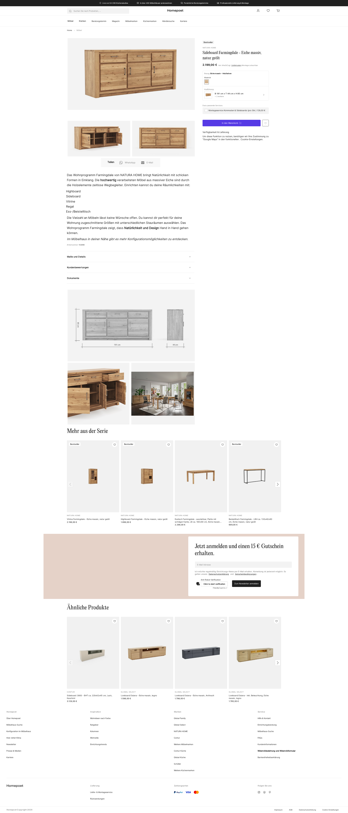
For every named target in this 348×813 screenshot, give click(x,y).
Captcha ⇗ (220, 588)
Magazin (116, 21)
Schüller (177, 764)
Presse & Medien (13, 751)
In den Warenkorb (230, 123)
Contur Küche (180, 751)
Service (261, 712)
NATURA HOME (181, 731)
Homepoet (11, 712)
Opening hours (14, 786)
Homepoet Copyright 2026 (19, 810)
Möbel (70, 21)
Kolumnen (94, 731)
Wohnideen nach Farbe (100, 718)
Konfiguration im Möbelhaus (18, 731)
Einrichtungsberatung (267, 725)
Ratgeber (94, 725)
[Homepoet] (175, 11)
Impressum (278, 810)
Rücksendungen (97, 799)
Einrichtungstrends (98, 744)
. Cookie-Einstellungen (250, 139)
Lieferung (95, 786)
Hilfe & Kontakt (264, 718)
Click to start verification (214, 584)
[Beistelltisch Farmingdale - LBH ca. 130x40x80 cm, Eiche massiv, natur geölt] (255, 483)
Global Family (180, 718)
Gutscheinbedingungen (245, 574)
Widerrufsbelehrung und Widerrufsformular (277, 751)
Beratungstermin (99, 21)
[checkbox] (206, 110)
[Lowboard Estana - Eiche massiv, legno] (147, 658)
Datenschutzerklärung (219, 574)
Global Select (180, 725)
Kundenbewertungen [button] (78, 267)
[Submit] (70, 11)
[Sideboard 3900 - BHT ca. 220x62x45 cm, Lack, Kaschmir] (93, 660)
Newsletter (11, 744)
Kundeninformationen (267, 744)
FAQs (260, 738)
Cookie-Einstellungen (330, 810)
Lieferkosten (236, 65)
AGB (290, 810)
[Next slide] (277, 484)
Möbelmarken (131, 21)
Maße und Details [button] (76, 256)
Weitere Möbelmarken (183, 744)
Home (70, 30)
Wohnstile (94, 738)
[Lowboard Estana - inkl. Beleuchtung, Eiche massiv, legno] (255, 660)
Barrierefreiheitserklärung (269, 757)
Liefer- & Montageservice (101, 792)
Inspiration (95, 712)
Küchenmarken (149, 21)
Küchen (82, 21)
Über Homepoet (13, 718)
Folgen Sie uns (265, 786)
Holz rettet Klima (13, 738)
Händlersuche (168, 21)
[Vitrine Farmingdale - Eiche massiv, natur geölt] (93, 482)
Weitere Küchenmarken (184, 770)
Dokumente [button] (73, 278)
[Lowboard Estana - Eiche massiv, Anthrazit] (201, 658)
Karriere (183, 21)
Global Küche (180, 757)
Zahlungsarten (181, 786)
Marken (177, 712)
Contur (177, 738)
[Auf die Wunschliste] (114, 444)
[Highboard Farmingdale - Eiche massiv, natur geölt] (147, 482)
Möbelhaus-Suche (14, 725)
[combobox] (98, 11)
